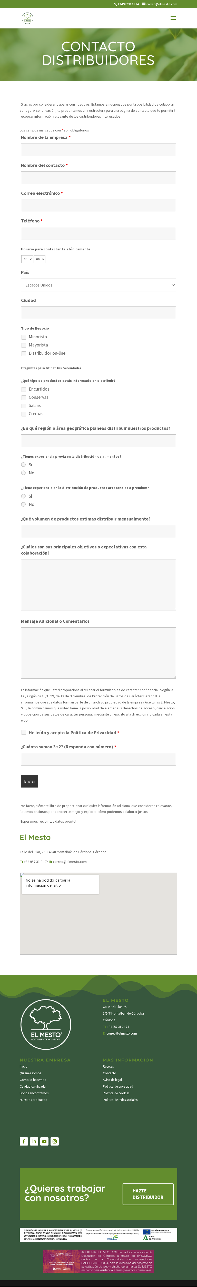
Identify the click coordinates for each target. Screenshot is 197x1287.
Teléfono (32, 221)
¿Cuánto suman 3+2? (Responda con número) (68, 747)
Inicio (23, 1066)
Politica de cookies (116, 1093)
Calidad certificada (33, 1086)
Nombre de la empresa (46, 137)
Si (30, 464)
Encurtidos (39, 389)
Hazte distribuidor (148, 1194)
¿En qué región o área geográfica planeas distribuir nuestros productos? (95, 428)
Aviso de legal (112, 1080)
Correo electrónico (42, 193)
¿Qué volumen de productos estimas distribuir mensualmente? (86, 519)
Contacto (109, 1073)
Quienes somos (30, 1073)
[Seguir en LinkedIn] (34, 1141)
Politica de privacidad (118, 1086)
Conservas (38, 397)
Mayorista (38, 345)
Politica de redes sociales (120, 1100)
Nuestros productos (33, 1100)
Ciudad (28, 300)
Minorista (38, 336)
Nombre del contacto (44, 165)
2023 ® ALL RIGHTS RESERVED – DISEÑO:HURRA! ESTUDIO (136, 1108)
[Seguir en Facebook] (24, 1141)
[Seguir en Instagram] (55, 1141)
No (31, 472)
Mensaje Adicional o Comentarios (55, 621)
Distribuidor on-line (47, 353)
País (25, 272)
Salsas (35, 405)
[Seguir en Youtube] (44, 1141)
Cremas (36, 413)
